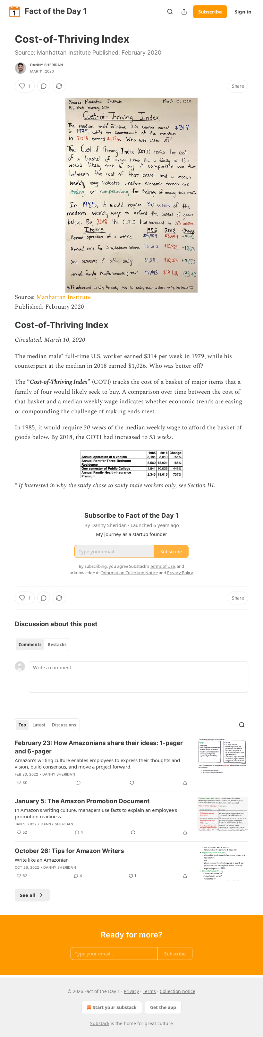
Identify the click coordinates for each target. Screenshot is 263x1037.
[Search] (170, 11)
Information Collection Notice (129, 573)
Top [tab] (22, 725)
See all (28, 895)
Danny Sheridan (46, 65)
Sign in (243, 11)
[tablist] (42, 644)
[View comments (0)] (43, 86)
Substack (99, 1023)
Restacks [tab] (57, 644)
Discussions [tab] (64, 725)
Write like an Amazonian (42, 860)
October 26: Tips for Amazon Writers (69, 851)
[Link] (6, 325)
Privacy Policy (180, 573)
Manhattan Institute (63, 297)
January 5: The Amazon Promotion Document (82, 801)
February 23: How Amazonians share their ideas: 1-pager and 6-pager (99, 747)
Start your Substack (115, 1007)
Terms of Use (162, 566)
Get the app (163, 1007)
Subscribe (210, 11)
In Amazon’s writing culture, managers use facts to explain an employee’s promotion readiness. (96, 813)
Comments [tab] (30, 644)
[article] (131, 762)
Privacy (131, 991)
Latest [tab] (39, 725)
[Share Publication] (184, 11)
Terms (149, 991)
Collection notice (177, 991)
